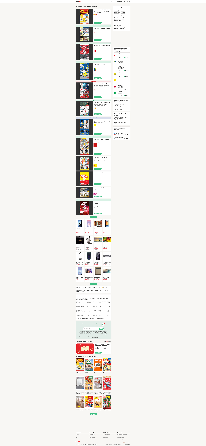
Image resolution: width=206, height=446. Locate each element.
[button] (93, 16)
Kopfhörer (116, 28)
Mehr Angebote (93, 283)
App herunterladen (120, 437)
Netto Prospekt (106, 436)
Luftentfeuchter (125, 23)
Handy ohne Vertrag (118, 17)
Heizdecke (116, 25)
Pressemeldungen (120, 439)
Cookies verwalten (127, 444)
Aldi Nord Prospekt (106, 434)
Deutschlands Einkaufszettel (122, 434)
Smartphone (122, 28)
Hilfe (107, 444)
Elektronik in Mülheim (119, 109)
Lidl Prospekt (105, 437)
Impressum (110, 444)
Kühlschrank (116, 12)
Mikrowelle (123, 12)
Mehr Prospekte (93, 217)
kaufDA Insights (120, 436)
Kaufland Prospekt (92, 436)
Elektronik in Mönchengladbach (121, 106)
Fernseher (116, 9)
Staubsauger (122, 9)
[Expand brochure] (84, 16)
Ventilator (122, 25)
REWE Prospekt (92, 437)
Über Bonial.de (78, 434)
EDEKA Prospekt (92, 434)
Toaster (123, 20)
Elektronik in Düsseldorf (119, 104)
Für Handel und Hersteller (80, 436)
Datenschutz (115, 444)
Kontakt (119, 444)
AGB (122, 444)
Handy (124, 17)
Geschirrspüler (117, 23)
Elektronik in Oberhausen (119, 108)
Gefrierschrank (117, 20)
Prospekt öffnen (98, 22)
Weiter (101, 328)
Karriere (77, 437)
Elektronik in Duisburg (119, 105)
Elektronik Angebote (117, 121)
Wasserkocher (124, 15)
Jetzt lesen (98, 352)
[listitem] (80, 227)
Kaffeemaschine (117, 15)
